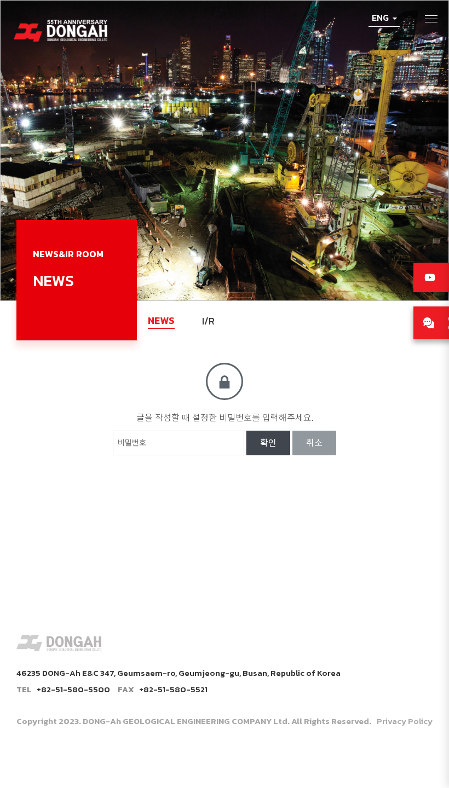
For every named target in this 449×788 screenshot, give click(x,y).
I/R (208, 321)
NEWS (161, 320)
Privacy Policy (405, 721)
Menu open (431, 19)
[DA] (61, 25)
